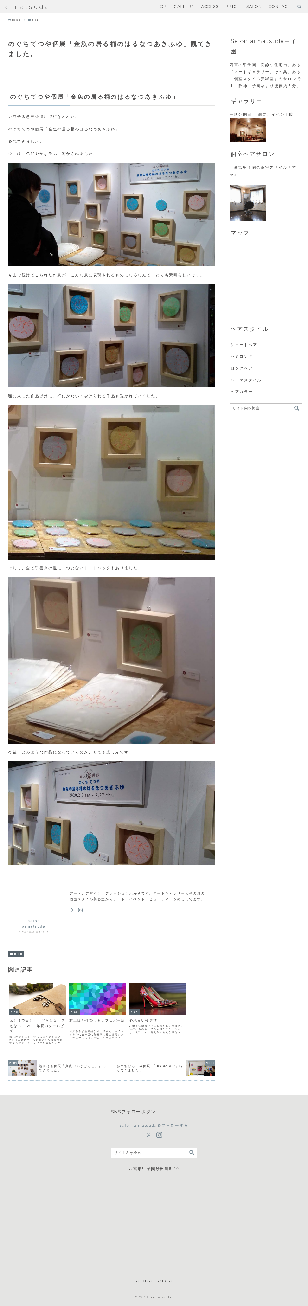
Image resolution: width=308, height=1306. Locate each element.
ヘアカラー (242, 392)
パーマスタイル (246, 380)
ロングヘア (242, 368)
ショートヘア (244, 345)
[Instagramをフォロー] (80, 910)
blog (18, 954)
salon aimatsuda (33, 923)
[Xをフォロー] (73, 910)
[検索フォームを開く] (299, 6)
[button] (296, 408)
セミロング (242, 356)
